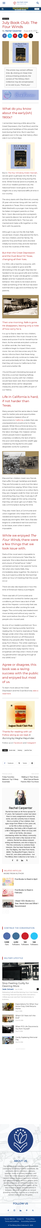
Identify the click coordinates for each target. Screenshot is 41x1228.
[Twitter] (10, 36)
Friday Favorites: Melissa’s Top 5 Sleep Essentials (10, 779)
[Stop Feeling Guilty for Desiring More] (20, 971)
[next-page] (7, 911)
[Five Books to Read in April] (8, 882)
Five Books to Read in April (26, 879)
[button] (4, 3)
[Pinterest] (15, 36)
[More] (32, 763)
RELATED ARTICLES (12, 871)
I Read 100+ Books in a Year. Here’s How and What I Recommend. (26, 903)
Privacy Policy (30, 1219)
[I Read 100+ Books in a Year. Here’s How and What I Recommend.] (8, 903)
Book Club (5, 18)
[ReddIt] (25, 36)
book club (12, 750)
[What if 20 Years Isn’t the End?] (8, 1018)
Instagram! (31, 743)
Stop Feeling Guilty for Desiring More (15, 984)
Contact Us (20, 1219)
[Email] (30, 36)
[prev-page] (3, 911)
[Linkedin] (20, 36)
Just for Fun (28, 750)
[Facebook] (4, 36)
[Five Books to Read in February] (8, 893)
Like (7, 933)
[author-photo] (20, 805)
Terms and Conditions (12, 1221)
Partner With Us (10, 1219)
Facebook (18, 743)
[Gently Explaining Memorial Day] (8, 1040)
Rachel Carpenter (13, 31)
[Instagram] (18, 860)
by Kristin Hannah (22, 173)
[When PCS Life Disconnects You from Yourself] (8, 1029)
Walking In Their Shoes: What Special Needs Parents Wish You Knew (30, 779)
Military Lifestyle (8, 979)
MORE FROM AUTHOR (14, 873)
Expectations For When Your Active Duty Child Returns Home (26, 1006)
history (20, 750)
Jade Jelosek (8, 989)
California (19, 420)
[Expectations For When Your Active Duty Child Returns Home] (8, 1007)
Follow (16, 933)
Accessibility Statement (28, 1221)
